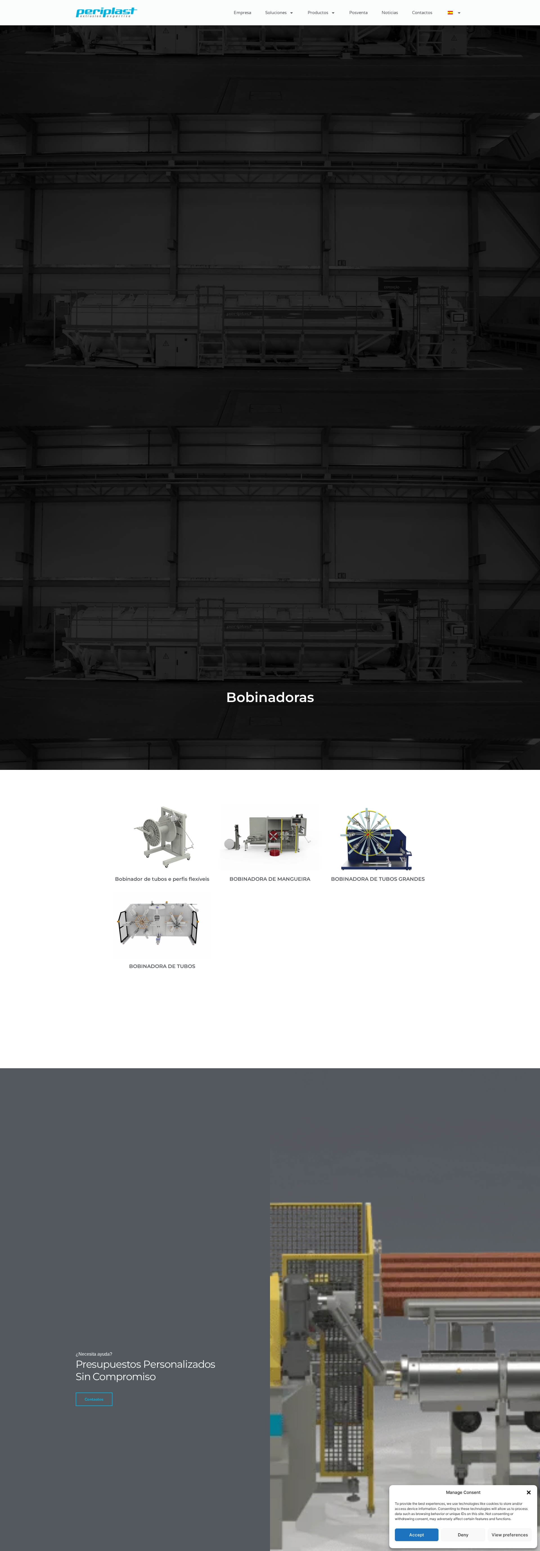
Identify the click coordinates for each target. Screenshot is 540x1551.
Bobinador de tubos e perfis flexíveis (162, 879)
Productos (318, 12)
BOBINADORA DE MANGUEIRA (270, 879)
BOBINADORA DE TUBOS (162, 966)
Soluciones (276, 12)
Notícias (390, 12)
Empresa (242, 12)
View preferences (510, 1534)
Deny (463, 1534)
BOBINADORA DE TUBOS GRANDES (378, 879)
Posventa (358, 12)
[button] (529, 1492)
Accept (416, 1534)
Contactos (422, 12)
